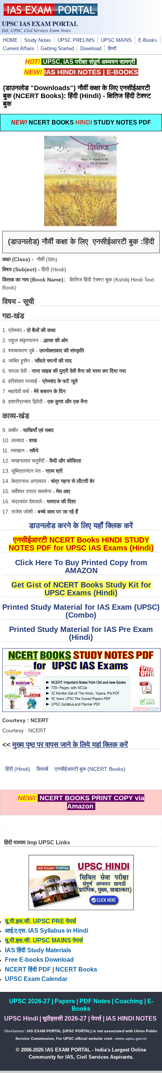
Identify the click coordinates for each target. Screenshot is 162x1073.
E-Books (147, 40)
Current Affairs (18, 48)
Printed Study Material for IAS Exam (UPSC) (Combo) (81, 611)
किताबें (42, 769)
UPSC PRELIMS (76, 40)
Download (90, 48)
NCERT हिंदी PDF (28, 969)
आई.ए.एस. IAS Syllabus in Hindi (46, 930)
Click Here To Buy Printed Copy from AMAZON (81, 566)
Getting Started (57, 48)
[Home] (50, 14)
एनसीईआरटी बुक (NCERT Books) (90, 769)
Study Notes (37, 40)
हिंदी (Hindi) (17, 769)
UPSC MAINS (116, 40)
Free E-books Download (39, 959)
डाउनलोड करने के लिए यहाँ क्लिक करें (81, 525)
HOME (10, 40)
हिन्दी (112, 48)
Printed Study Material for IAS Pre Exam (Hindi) (81, 633)
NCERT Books (76, 969)
